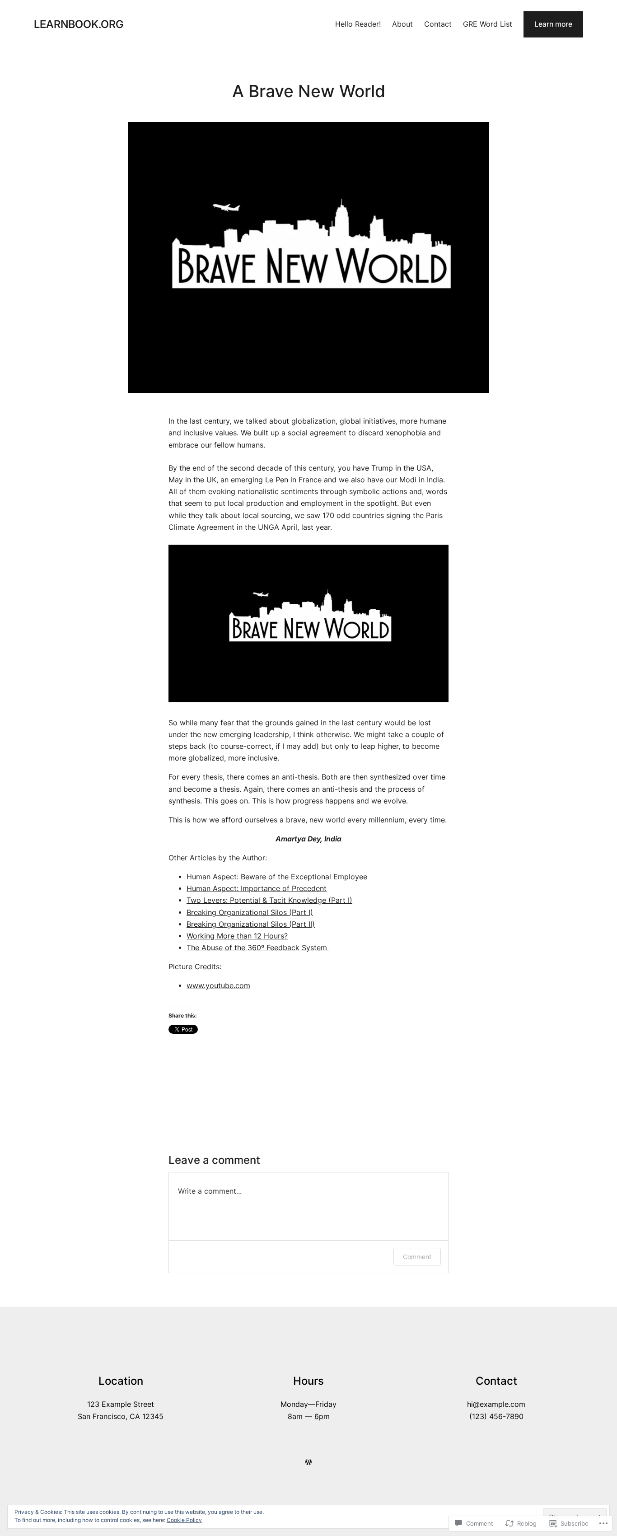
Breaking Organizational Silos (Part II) (251, 924)
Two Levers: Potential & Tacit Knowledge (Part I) (269, 900)
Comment (417, 1257)
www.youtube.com (218, 985)
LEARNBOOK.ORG (79, 24)
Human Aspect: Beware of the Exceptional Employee (277, 877)
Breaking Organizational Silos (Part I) (250, 912)
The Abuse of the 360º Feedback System (258, 947)
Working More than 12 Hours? (237, 936)
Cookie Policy (184, 1520)
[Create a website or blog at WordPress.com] (308, 1462)
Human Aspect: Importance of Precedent (257, 888)
